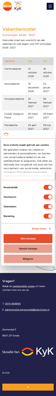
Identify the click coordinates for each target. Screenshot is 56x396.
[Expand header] (51, 6)
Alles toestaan (28, 238)
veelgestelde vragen (24, 286)
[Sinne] (7, 6)
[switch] (48, 197)
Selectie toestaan (28, 248)
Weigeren (28, 259)
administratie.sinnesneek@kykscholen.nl (27, 309)
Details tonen (39, 228)
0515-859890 (13, 303)
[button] (28, 387)
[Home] (28, 351)
